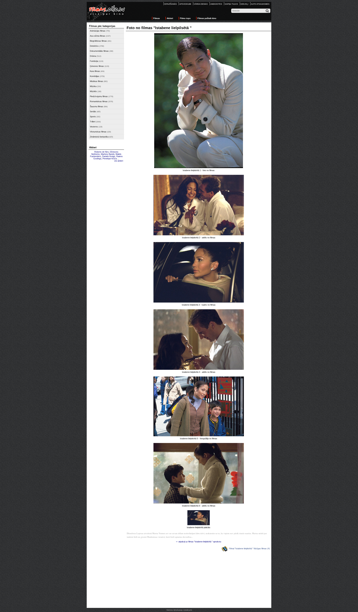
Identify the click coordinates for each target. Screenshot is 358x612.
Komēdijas (94, 76)
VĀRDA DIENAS (201, 4)
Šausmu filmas (96, 106)
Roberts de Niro (101, 152)
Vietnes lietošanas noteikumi (179, 610)
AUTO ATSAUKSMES (260, 4)
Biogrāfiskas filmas (98, 41)
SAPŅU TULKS (231, 4)
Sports (93, 116)
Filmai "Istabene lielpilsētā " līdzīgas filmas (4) (249, 548)
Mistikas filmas (96, 81)
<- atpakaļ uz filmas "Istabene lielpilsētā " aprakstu (198, 541)
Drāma (93, 56)
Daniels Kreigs (108, 156)
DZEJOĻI (244, 4)
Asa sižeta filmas (97, 36)
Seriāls (93, 111)
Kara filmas (95, 71)
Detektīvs (94, 46)
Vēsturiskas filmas (98, 132)
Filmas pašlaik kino (206, 18)
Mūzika (93, 86)
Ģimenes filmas (97, 66)
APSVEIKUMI (185, 4)
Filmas (156, 18)
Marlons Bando (107, 154)
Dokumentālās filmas (99, 51)
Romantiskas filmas (99, 101)
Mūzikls (93, 91)
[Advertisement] (106, 220)
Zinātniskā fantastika (99, 137)
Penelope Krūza (110, 158)
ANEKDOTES (216, 4)
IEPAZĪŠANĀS (170, 4)
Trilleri (92, 121)
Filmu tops (185, 18)
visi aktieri (118, 161)
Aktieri (170, 18)
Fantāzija (94, 61)
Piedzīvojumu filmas (99, 96)
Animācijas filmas (97, 31)
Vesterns (94, 127)
